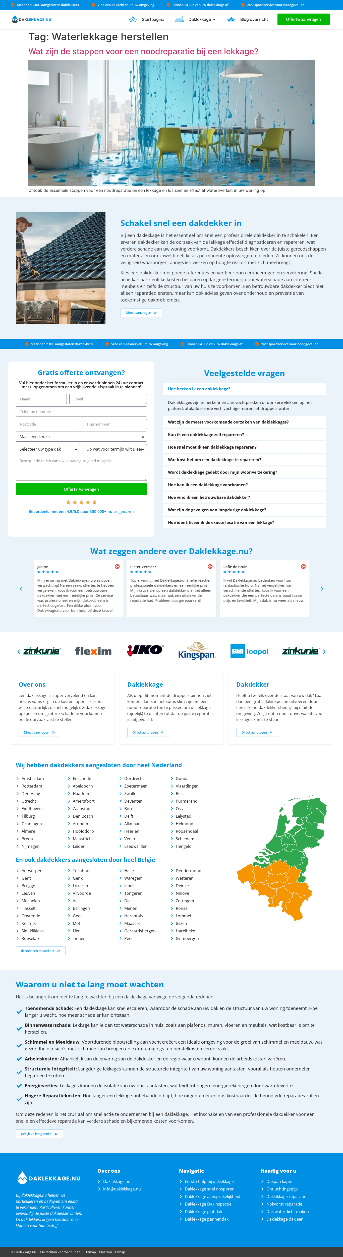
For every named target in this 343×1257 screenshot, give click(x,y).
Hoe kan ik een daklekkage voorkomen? (208, 485)
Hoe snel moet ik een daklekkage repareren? (212, 447)
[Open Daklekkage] (214, 19)
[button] (244, 389)
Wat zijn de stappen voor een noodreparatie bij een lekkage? (143, 51)
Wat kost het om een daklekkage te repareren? (214, 459)
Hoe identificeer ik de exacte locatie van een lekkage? (221, 522)
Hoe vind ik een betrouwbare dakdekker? (209, 497)
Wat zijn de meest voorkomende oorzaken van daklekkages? (228, 422)
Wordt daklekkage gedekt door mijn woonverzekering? (222, 472)
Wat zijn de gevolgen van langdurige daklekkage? (217, 510)
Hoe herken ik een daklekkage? (199, 389)
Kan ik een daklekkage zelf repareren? (206, 434)
